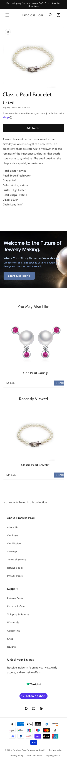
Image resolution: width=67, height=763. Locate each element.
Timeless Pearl (20, 750)
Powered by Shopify (36, 750)
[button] (7, 15)
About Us (12, 527)
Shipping (7, 107)
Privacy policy (17, 755)
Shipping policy (53, 755)
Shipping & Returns (18, 614)
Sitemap (12, 551)
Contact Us (13, 630)
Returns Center (15, 598)
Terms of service (34, 755)
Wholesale (13, 622)
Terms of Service (16, 559)
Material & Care (16, 606)
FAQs (10, 638)
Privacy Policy (15, 575)
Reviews (11, 646)
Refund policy (15, 567)
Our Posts (12, 535)
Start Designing (19, 275)
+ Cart (60, 383)
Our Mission (14, 543)
